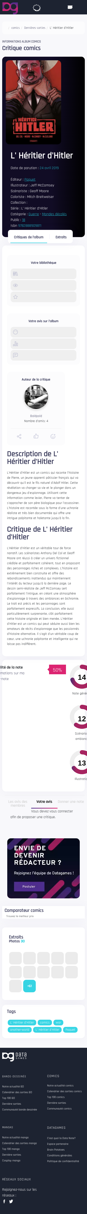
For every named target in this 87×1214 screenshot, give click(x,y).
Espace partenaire (57, 1144)
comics (45, 1022)
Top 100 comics (56, 1097)
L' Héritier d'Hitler (22, 1022)
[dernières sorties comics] (37, 7)
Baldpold (36, 416)
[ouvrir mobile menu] (70, 7)
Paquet (30, 179)
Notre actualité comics (60, 1085)
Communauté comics (59, 1108)
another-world (19, 1030)
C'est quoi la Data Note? (61, 1138)
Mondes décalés (54, 214)
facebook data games (5, 1202)
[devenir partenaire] (43, 868)
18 (23, 219)
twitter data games (11, 1202)
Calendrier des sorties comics (64, 1091)
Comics (53, 1076)
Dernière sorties (56, 1103)
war (58, 1022)
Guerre (34, 214)
